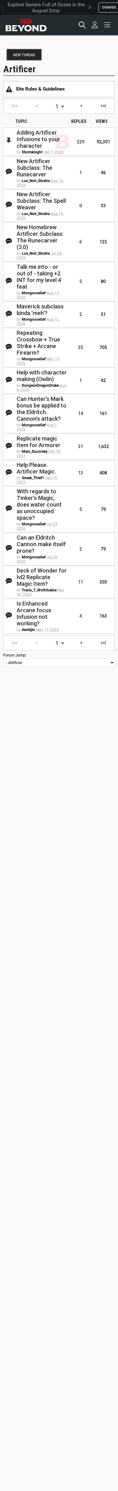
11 (80, 582)
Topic (21, 121)
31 (80, 446)
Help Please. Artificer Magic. (36, 468)
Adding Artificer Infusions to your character (38, 139)
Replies (79, 121)
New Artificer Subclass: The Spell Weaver (41, 201)
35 (80, 347)
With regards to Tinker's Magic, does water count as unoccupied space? (39, 504)
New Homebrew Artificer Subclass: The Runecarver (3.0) (40, 237)
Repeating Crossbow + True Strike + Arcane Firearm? (38, 343)
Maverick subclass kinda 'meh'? (40, 309)
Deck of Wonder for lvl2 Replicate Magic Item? (42, 577)
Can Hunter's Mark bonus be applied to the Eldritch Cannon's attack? (41, 409)
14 (80, 413)
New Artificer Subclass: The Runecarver (34, 168)
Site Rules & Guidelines (40, 89)
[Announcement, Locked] (9, 89)
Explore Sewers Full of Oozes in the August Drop (46, 8)
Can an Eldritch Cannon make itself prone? (41, 544)
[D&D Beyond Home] (26, 24)
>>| (103, 105)
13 (80, 472)
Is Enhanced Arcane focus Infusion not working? (34, 613)
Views (102, 121)
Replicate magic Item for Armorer (38, 441)
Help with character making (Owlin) (42, 375)
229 (80, 141)
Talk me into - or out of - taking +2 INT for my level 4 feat (39, 276)
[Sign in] (94, 24)
